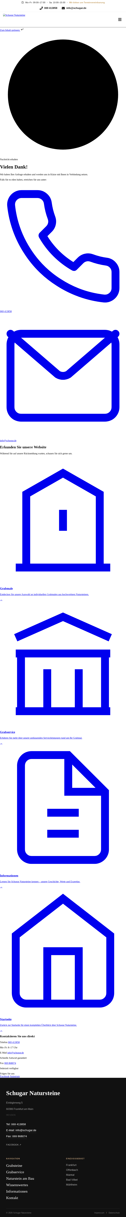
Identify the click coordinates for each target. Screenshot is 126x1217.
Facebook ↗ (13, 1144)
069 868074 (10, 1063)
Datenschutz (114, 1213)
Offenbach (72, 1169)
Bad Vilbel (72, 1179)
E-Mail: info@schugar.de (21, 1130)
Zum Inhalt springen (10, 30)
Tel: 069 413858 (16, 1124)
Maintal (70, 1174)
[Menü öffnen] (120, 19)
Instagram (15, 1076)
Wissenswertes (17, 1185)
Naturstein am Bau (20, 1178)
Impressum (99, 1213)
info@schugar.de (15, 1052)
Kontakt (12, 1198)
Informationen (17, 1191)
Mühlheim (71, 1184)
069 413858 (14, 1042)
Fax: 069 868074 (16, 1136)
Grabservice (15, 1172)
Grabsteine (14, 1166)
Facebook (5, 1076)
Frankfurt (71, 1165)
